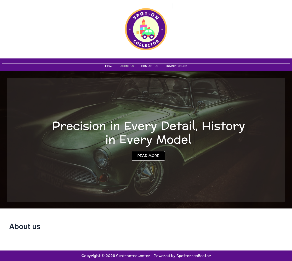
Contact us (149, 66)
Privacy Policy (176, 66)
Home (109, 66)
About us (127, 66)
